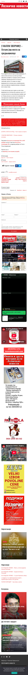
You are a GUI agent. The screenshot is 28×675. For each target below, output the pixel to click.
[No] (26, 670)
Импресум (4, 660)
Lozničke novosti (5, 56)
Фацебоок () (19, 190)
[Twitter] (26, 1)
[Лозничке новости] (14, 5)
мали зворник (4, 161)
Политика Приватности (13, 660)
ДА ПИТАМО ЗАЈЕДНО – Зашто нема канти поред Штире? (12, 638)
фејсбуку (5, 151)
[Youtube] (23, 1)
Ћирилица (3, 1)
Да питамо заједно (7, 635)
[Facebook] (23, 57)
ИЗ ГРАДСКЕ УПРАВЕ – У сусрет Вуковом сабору (14, 575)
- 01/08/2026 (12, 611)
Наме (3, 214)
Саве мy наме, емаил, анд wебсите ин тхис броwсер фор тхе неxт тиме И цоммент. (12, 227)
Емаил (16, 214)
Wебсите (3, 219)
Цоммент (4, 202)
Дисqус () (25, 190)
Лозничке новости (14, 39)
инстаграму (11, 151)
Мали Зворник (10, 157)
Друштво (3, 157)
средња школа (12, 161)
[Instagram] (21, 1)
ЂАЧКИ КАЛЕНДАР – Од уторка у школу (11, 582)
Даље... (7, 648)
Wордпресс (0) (13, 190)
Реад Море (9, 556)
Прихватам (14, 672)
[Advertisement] (14, 23)
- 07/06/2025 (5, 642)
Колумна (4, 603)
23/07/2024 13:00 (13, 56)
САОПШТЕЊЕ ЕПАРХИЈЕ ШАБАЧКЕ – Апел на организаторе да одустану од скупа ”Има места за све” (14, 546)
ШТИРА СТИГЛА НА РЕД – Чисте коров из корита (14, 131)
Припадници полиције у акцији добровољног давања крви (6, 180)
